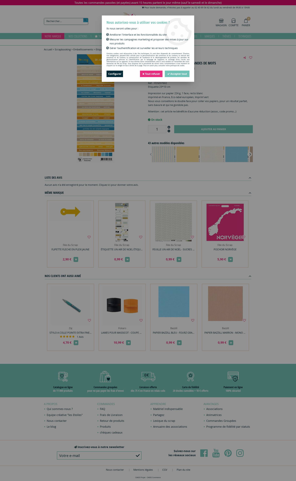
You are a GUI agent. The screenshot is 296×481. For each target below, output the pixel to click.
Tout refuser (152, 74)
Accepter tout (178, 74)
